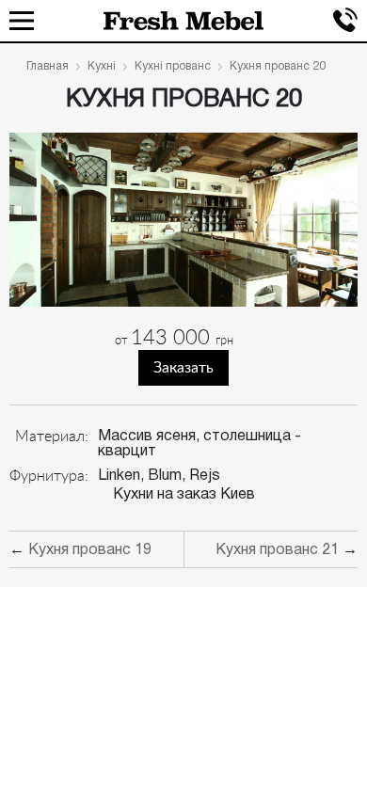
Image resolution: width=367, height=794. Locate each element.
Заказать (183, 367)
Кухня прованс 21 (277, 550)
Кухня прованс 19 (90, 550)
